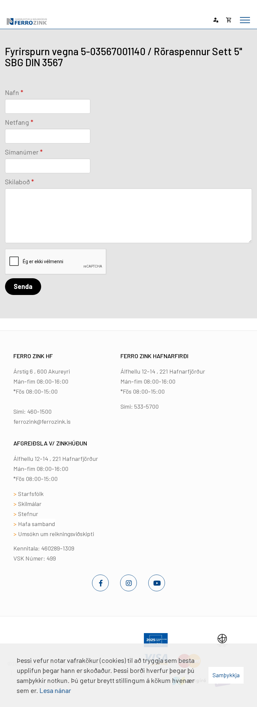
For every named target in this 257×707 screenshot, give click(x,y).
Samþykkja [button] (226, 675)
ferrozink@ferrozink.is (42, 421)
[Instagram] (128, 583)
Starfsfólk (31, 493)
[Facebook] (100, 583)
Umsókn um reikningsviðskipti (56, 533)
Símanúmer (21, 152)
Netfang (17, 122)
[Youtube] (156, 583)
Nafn (12, 92)
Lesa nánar (55, 690)
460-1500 (39, 411)
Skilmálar (29, 503)
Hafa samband (36, 523)
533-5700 (146, 406)
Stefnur (28, 513)
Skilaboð (17, 182)
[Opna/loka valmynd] (245, 20)
